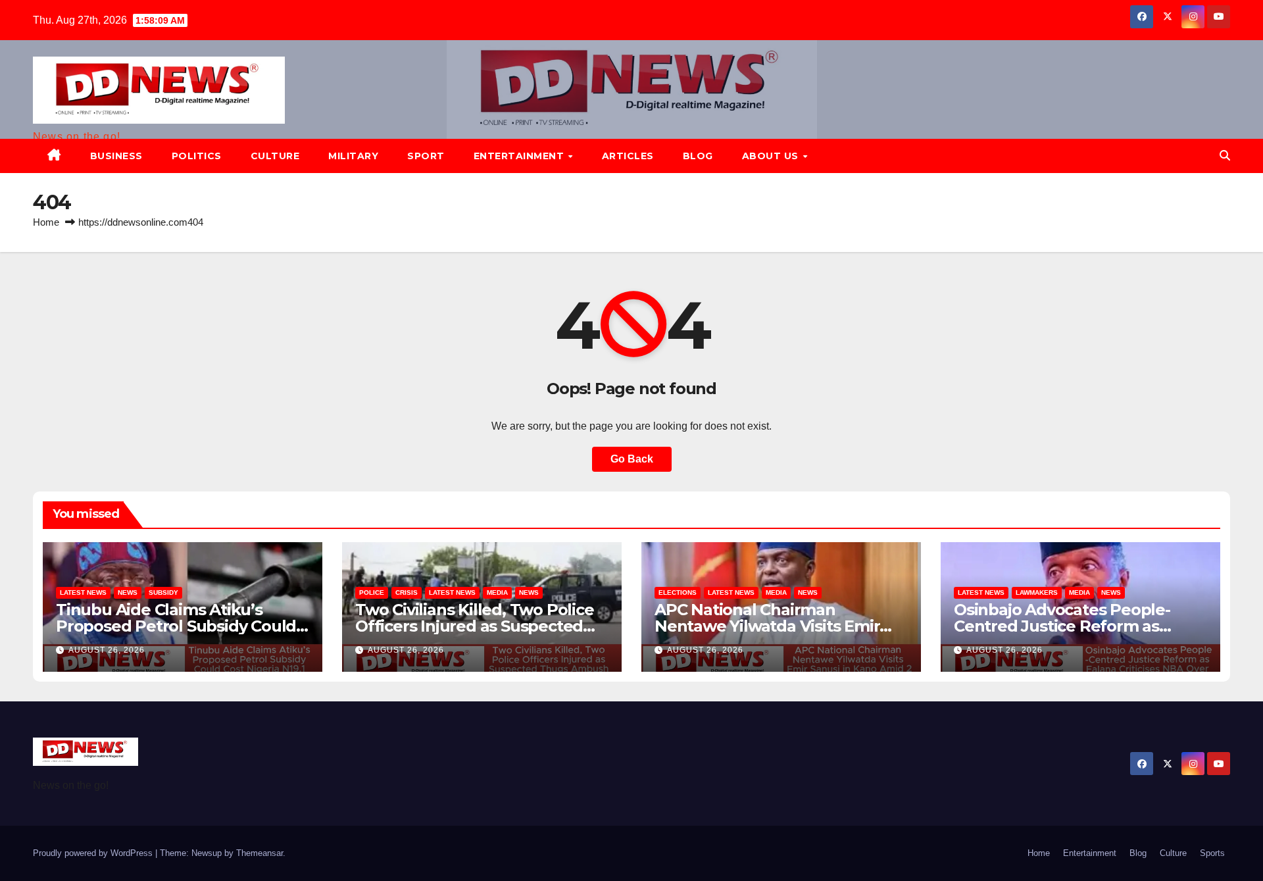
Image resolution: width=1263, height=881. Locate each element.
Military (353, 156)
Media (497, 592)
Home (46, 222)
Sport (426, 156)
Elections (677, 592)
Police (371, 592)
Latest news (83, 592)
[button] (1225, 155)
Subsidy (163, 592)
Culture (275, 156)
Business (116, 156)
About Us (772, 156)
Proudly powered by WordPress (94, 853)
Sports (1212, 853)
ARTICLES (628, 156)
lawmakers (1037, 592)
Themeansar (259, 853)
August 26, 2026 (106, 650)
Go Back (631, 459)
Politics (197, 156)
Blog (698, 156)
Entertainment (520, 156)
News (127, 592)
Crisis (406, 592)
